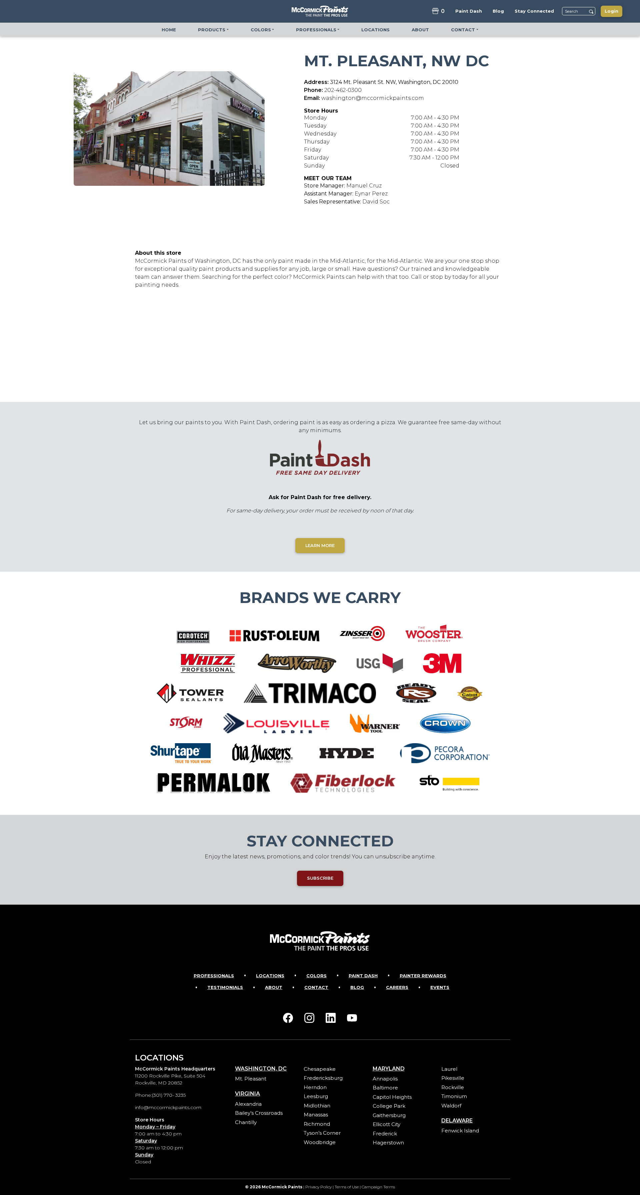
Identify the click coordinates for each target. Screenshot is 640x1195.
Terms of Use (347, 1186)
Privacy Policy (318, 1186)
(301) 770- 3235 (169, 1095)
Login (611, 11)
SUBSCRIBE (320, 878)
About (273, 987)
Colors (316, 975)
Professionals (214, 975)
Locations (270, 975)
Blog (357, 987)
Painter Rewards (423, 975)
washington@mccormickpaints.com (372, 98)
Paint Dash (363, 975)
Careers (397, 987)
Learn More (320, 545)
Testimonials (225, 987)
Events (439, 987)
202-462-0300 (343, 90)
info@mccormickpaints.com (168, 1107)
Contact (316, 987)
